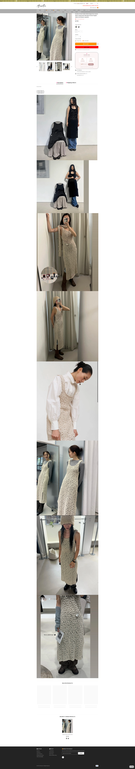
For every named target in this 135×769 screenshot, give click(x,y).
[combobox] (93, 3)
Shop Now (91, 64)
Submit (81, 753)
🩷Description (59, 82)
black (68, 738)
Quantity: (76, 34)
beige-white (66, 738)
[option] (54, 36)
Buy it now (86, 47)
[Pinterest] (63, 757)
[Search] (94, 3)
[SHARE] (97, 44)
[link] (44, 705)
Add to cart (86, 44)
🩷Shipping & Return (71, 82)
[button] (37, 66)
